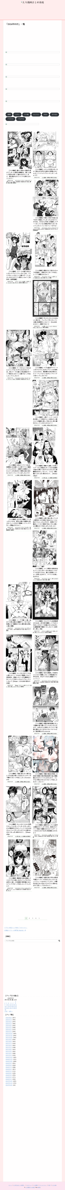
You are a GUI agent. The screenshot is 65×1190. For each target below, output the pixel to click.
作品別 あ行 (23, 181)
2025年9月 (9, 1039)
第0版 (39, 1187)
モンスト (36, 114)
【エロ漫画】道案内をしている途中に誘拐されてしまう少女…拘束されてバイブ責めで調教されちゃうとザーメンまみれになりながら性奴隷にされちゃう (45, 829)
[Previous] (22, 918)
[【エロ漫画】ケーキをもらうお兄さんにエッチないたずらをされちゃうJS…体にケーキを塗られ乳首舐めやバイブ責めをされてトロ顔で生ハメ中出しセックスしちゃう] (19, 348)
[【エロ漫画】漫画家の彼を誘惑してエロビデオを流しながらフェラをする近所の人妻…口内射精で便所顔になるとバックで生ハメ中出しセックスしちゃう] (19, 858)
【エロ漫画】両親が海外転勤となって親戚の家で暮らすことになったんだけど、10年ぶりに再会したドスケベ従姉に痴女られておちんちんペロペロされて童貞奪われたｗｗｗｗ (45, 727)
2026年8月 (9, 1017)
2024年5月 (9, 1071)
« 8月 (6, 1011)
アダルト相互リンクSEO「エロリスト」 (15, 927)
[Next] (42, 918)
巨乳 (13, 282)
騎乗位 (14, 182)
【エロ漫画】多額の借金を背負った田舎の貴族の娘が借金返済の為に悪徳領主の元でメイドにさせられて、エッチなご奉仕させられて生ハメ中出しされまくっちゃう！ (45, 778)
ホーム (10, 1185)
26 (10, 1008)
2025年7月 (9, 1043)
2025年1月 (9, 1055)
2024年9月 (9, 1063)
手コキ (52, 229)
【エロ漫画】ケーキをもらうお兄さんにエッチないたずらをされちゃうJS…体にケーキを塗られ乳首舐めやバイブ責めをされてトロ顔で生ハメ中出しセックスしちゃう (18, 372)
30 (5, 1009)
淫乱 (9, 182)
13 (12, 1004)
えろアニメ (29, 1185)
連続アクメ (25, 282)
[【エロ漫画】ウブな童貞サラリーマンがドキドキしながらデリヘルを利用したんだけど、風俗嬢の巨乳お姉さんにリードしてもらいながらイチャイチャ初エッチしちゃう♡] (46, 348)
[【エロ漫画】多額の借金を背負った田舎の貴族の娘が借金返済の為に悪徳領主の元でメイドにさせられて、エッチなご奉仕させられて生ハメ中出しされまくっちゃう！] (46, 754)
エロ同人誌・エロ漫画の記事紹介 (49, 477)
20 (12, 1006)
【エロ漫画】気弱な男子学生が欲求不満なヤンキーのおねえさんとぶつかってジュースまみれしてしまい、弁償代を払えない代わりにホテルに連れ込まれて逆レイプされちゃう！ (45, 881)
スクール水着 (22, 281)
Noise (16, 685)
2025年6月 (9, 1045)
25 (9, 1008)
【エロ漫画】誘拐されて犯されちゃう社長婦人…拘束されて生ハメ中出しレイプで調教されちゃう (45, 272)
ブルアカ (21, 119)
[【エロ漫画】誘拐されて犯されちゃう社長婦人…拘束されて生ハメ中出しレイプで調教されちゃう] (46, 250)
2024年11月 (9, 1059)
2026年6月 (9, 1021)
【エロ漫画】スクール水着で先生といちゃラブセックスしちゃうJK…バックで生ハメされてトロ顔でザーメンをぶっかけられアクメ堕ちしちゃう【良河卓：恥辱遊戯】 (18, 275)
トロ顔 (38, 229)
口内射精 (24, 889)
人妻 (14, 629)
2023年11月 (9, 1083)
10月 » (11, 1011)
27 (12, 1008)
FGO (45, 114)
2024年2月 (9, 1077)
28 (14, 1008)
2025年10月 (9, 1037)
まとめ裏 (54, 1185)
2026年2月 (9, 1029)
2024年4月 (9, 1073)
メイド (34, 579)
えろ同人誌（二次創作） (19, 1185)
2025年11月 (9, 1035)
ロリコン (10, 379)
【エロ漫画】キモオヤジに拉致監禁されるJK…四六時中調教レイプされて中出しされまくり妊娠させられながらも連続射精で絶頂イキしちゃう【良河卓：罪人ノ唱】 (45, 625)
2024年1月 (9, 1079)
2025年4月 (9, 1049)
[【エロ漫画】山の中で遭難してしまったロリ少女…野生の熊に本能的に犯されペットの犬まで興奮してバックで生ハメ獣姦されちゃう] (19, 499)
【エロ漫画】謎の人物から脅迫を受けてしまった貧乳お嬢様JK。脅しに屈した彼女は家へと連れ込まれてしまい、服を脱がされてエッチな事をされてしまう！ (18, 174)
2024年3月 (9, 1075)
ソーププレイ (28, 628)
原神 (9, 114)
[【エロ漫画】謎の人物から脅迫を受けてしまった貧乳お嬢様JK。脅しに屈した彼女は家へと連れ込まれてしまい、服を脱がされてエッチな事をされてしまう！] (19, 150)
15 (16, 1004)
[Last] (45, 918)
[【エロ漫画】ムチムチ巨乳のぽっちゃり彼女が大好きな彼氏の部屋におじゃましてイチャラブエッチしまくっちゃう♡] (46, 150)
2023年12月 (9, 1081)
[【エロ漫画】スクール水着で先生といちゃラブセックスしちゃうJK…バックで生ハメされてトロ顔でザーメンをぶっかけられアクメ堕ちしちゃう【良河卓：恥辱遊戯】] (19, 251)
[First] (19, 918)
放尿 (44, 277)
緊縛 (7, 630)
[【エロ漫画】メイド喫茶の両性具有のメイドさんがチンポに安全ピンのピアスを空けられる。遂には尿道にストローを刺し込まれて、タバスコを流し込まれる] (46, 548)
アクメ (22, 180)
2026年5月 (9, 1023)
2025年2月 (9, 1053)
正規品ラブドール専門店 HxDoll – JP (15, 930)
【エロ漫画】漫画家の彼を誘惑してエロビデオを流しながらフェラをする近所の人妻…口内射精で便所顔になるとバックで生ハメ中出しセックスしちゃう (18, 882)
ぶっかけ (10, 282)
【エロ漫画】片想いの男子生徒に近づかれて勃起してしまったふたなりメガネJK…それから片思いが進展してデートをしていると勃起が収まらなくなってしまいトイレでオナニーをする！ (45, 221)
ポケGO (54, 114)
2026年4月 (9, 1025)
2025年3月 (9, 1051)
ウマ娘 (26, 114)
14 (14, 1004)
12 (10, 1004)
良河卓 (20, 282)
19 (10, 1006)
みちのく (55, 326)
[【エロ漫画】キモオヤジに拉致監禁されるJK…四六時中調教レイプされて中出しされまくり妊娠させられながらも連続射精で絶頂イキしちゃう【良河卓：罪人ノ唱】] (46, 601)
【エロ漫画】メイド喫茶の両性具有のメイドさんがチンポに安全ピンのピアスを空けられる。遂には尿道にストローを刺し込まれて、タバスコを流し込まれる (45, 572)
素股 (55, 682)
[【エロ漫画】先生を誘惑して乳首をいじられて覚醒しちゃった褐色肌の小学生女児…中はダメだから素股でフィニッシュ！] (46, 652)
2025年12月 (9, 1033)
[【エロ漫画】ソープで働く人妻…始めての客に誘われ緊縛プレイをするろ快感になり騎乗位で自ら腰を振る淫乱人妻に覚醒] (19, 600)
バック (10, 181)
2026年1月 (9, 1031)
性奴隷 (48, 836)
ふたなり (42, 229)
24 (7, 1008)
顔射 (44, 327)
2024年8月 (9, 1065)
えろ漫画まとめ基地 (30, 1187)
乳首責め (18, 181)
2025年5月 (9, 1047)
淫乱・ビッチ (37, 632)
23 (5, 1008)
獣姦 (25, 528)
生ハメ (56, 229)
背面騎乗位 (35, 230)
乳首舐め (18, 379)
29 (16, 1008)
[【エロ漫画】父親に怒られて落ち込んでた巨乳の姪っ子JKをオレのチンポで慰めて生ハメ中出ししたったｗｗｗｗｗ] (19, 754)
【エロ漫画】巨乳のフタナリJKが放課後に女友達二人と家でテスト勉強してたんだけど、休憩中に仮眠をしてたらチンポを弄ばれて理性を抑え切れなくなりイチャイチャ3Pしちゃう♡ (18, 469)
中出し (14, 181)
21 (14, 1006)
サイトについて (43, 1185)
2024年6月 (9, 1069)
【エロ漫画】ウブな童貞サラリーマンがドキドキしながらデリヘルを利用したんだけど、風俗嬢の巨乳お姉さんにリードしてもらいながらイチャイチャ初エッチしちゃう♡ (45, 371)
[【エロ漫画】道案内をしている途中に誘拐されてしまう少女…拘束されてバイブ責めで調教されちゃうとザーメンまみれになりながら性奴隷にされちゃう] (46, 804)
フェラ (50, 326)
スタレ (17, 114)
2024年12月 (9, 1057)
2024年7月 (9, 1067)
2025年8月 (9, 1041)
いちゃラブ (27, 180)
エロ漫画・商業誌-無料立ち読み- (49, 177)
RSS (49, 1185)
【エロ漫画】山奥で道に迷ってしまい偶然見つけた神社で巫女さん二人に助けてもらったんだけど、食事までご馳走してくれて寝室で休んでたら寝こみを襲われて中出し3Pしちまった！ (45, 522)
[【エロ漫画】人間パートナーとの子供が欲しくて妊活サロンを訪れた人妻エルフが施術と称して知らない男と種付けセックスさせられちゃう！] (46, 398)
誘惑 (38, 683)
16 (5, 1006)
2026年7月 (9, 1019)
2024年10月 (9, 1061)
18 (9, 1006)
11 (9, 1004)
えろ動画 (36, 1185)
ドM (52, 578)
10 (7, 1004)
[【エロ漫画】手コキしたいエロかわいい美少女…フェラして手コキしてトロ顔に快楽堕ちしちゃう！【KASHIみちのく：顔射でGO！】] (46, 298)
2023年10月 (9, 1085)
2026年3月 (9, 1027)
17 (7, 1006)
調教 (11, 182)
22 (16, 1006)
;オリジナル (18, 180)
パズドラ (10, 119)
